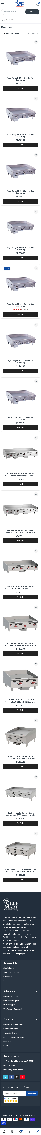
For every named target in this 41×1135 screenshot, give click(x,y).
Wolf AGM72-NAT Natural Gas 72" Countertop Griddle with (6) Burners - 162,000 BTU (20, 475)
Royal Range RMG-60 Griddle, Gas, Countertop (20, 136)
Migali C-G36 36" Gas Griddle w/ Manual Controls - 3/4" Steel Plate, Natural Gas (20, 871)
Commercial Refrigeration (13, 1024)
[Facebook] (11, 1077)
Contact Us (7, 977)
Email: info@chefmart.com (13, 1070)
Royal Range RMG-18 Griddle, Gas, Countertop (20, 362)
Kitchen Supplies (9, 1005)
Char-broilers (8, 1042)
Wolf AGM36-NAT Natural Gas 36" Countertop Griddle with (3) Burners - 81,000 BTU (20, 644)
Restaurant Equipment (11, 1001)
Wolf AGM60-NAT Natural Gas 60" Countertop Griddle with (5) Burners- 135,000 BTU (21, 531)
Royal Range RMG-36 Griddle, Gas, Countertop (20, 249)
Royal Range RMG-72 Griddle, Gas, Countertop (20, 79)
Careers (6, 981)
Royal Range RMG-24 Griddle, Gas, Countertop (20, 305)
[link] (36, 42)
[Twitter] (5, 1077)
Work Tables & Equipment (12, 1009)
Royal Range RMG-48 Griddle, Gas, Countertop (20, 192)
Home (3, 20)
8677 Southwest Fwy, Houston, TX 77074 (18, 1061)
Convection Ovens (10, 1033)
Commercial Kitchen (10, 996)
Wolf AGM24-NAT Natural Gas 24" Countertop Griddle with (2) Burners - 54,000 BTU (20, 701)
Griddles (6, 1046)
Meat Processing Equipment (13, 1037)
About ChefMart (9, 968)
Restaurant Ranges (10, 1029)
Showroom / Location (11, 972)
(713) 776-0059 (9, 1066)
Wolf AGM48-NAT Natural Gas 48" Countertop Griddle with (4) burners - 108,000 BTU (20, 588)
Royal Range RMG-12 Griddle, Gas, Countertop (20, 418)
